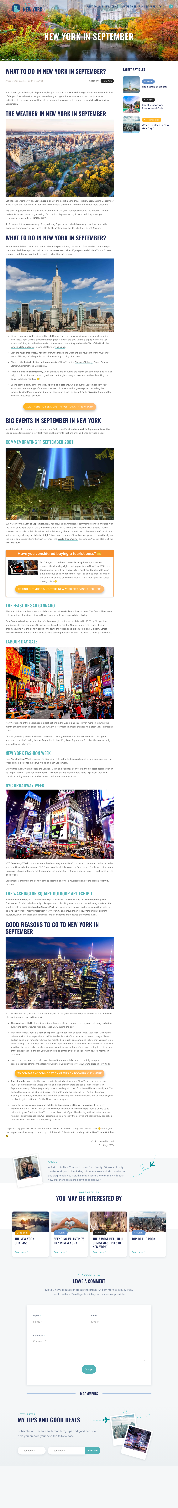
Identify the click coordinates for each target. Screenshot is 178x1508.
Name (37, 1315)
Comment (39, 1335)
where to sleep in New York (95, 1063)
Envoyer (89, 1369)
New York (107, 81)
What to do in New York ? (102, 6)
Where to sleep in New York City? (142, 6)
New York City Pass (78, 562)
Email (94, 1315)
